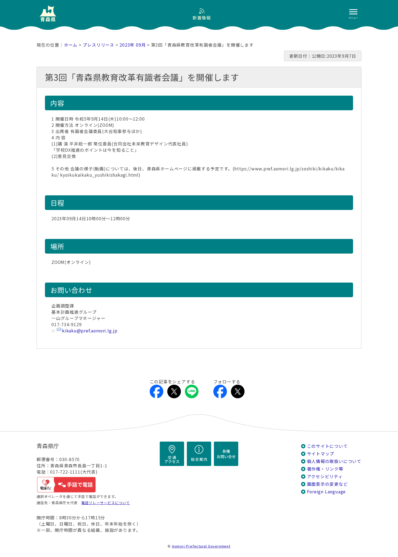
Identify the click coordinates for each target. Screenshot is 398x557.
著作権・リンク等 (325, 469)
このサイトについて (327, 446)
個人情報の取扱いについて (334, 461)
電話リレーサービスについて (105, 502)
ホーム (70, 45)
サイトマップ (320, 454)
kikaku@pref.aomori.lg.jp (90, 331)
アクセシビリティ (325, 476)
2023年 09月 (132, 45)
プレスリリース (98, 45)
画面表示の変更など (327, 484)
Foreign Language (326, 491)
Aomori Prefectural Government (201, 546)
